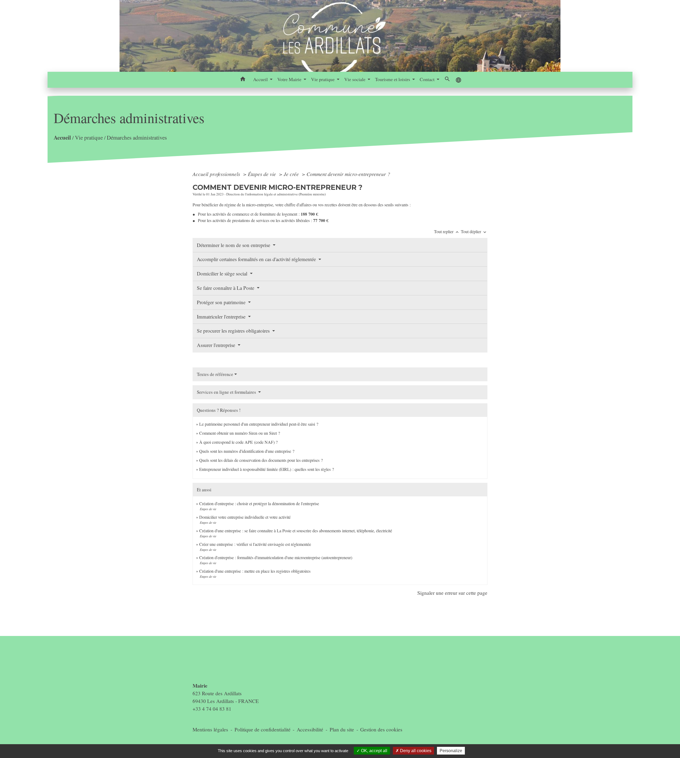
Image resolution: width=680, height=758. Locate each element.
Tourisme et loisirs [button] (393, 79)
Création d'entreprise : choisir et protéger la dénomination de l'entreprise (259, 503)
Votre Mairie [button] (290, 79)
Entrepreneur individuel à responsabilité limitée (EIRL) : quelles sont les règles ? (266, 469)
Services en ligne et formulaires (227, 392)
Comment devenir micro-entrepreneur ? (348, 173)
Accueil (62, 137)
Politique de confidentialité (263, 729)
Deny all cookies (415, 750)
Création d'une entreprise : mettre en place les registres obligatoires (255, 571)
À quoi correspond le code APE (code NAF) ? (238, 442)
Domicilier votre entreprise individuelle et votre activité (245, 517)
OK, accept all (373, 750)
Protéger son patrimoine (222, 302)
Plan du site (342, 729)
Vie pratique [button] (323, 79)
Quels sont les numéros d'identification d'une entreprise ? (246, 451)
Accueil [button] (261, 79)
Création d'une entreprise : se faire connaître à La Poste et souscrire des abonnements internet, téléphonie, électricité (295, 530)
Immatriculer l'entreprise (222, 316)
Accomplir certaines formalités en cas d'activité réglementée (257, 259)
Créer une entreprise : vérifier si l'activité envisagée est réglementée (255, 544)
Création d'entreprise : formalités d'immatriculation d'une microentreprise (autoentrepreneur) (275, 557)
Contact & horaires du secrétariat (214, 662)
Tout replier (447, 231)
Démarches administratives (137, 137)
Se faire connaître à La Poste (226, 287)
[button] (243, 80)
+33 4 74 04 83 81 (212, 708)
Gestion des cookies (381, 729)
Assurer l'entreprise (216, 345)
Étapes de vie (262, 173)
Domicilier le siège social (223, 273)
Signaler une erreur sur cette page (452, 592)
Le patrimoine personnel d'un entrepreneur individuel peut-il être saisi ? (258, 424)
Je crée (292, 173)
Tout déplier (474, 231)
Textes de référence (215, 374)
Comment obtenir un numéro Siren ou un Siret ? (239, 433)
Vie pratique (89, 137)
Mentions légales (210, 729)
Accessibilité (310, 729)
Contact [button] (428, 79)
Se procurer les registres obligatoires (234, 330)
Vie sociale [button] (355, 79)
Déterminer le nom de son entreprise (234, 245)
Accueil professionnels (217, 173)
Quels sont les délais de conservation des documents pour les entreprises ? (261, 460)
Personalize (451, 750)
